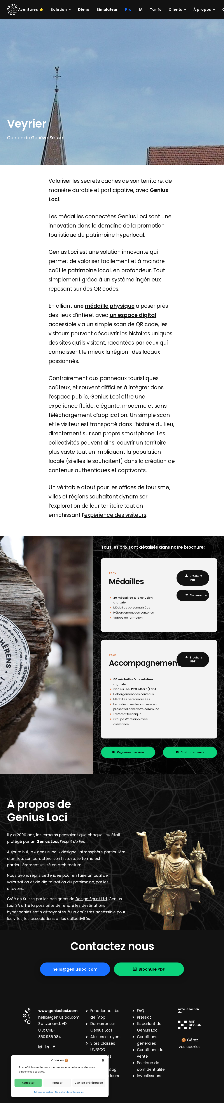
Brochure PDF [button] (196, 578)
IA (141, 9)
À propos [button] (202, 9)
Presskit (144, 1017)
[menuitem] (32, 9)
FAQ (140, 1010)
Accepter (28, 1083)
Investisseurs (149, 1075)
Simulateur (107, 9)
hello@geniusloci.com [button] (75, 969)
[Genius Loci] (12, 9)
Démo (83, 9)
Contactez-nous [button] (192, 752)
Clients (175, 9)
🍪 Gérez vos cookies (190, 1043)
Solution (59, 9)
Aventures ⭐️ (31, 9)
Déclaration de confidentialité (69, 1092)
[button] (103, 1060)
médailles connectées (87, 216)
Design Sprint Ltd (91, 899)
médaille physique (110, 306)
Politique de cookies (43, 1092)
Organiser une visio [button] (130, 752)
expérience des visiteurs (115, 515)
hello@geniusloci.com (59, 1017)
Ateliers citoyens (105, 1036)
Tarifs (155, 9)
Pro (128, 9)
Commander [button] (198, 595)
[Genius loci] (26, 1016)
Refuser (57, 1083)
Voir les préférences (89, 1083)
